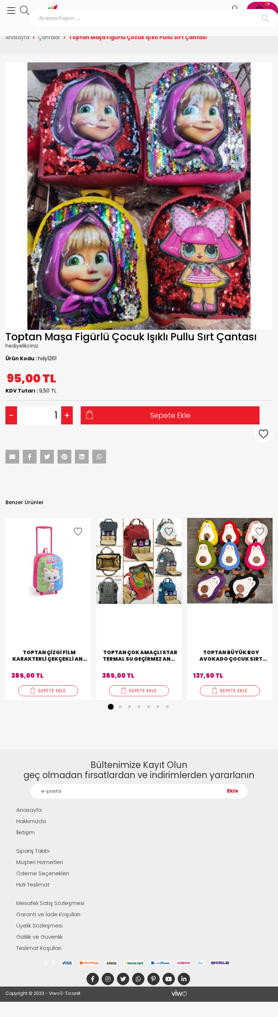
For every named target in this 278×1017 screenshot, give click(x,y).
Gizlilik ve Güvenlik (39, 937)
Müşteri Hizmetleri (39, 862)
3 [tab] (129, 706)
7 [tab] (167, 706)
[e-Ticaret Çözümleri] (179, 993)
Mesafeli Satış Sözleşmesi (50, 903)
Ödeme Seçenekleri (42, 873)
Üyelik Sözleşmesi (39, 925)
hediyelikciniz (21, 345)
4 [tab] (139, 706)
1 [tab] (110, 707)
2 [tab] (120, 706)
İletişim (25, 832)
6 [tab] (157, 706)
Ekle (232, 791)
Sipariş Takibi (33, 851)
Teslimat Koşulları (39, 948)
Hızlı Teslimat (33, 884)
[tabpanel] (48, 609)
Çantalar (49, 37)
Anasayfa (17, 37)
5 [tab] (148, 706)
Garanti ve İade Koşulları (48, 914)
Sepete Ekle (170, 415)
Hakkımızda (31, 821)
